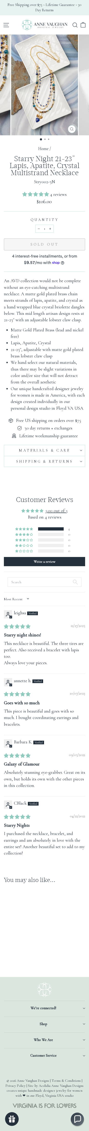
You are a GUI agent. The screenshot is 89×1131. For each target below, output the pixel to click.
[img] (17, 626)
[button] (36, 194)
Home (43, 148)
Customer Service (43, 1055)
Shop (43, 1024)
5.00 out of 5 (56, 510)
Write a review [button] (44, 561)
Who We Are (43, 1040)
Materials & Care (44, 450)
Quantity (45, 220)
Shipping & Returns (44, 461)
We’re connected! (43, 1008)
